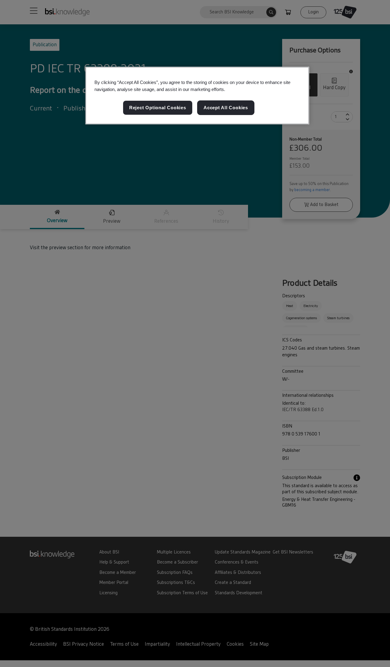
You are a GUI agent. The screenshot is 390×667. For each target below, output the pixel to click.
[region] (197, 95)
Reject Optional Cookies (157, 107)
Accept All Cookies (226, 107)
